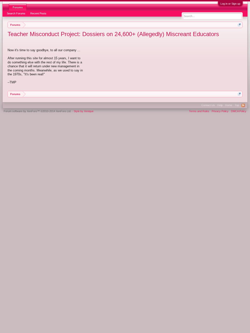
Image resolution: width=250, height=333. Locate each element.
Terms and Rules (199, 111)
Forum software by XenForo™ (37, 111)
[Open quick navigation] (239, 24)
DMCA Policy (238, 111)
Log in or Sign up (230, 3)
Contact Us (208, 105)
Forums (18, 7)
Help (220, 105)
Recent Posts (38, 13)
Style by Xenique (84, 111)
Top (237, 105)
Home (228, 105)
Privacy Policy (220, 111)
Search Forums (16, 13)
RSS (243, 105)
